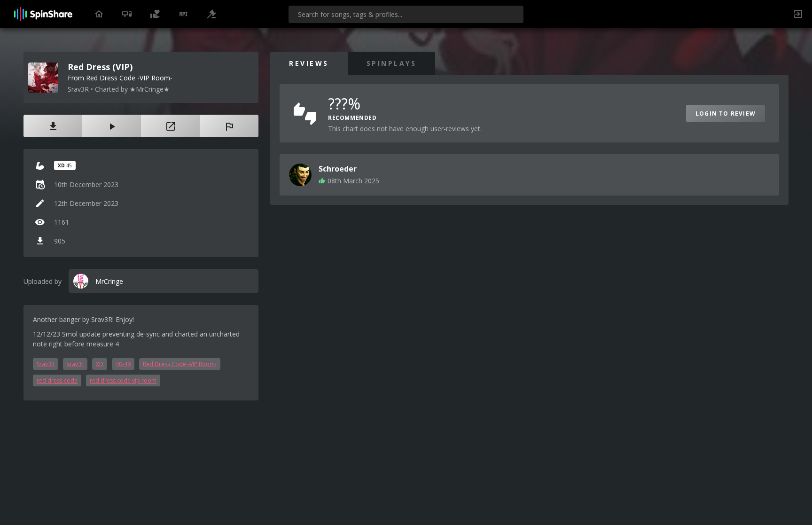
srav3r (75, 364)
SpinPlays (392, 63)
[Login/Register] (798, 14)
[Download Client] (127, 14)
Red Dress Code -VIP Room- (180, 364)
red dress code (57, 380)
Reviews (309, 63)
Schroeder (338, 169)
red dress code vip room (123, 380)
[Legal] (211, 14)
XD (99, 364)
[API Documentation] (183, 14)
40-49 (123, 364)
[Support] (155, 14)
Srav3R (46, 364)
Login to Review (725, 114)
